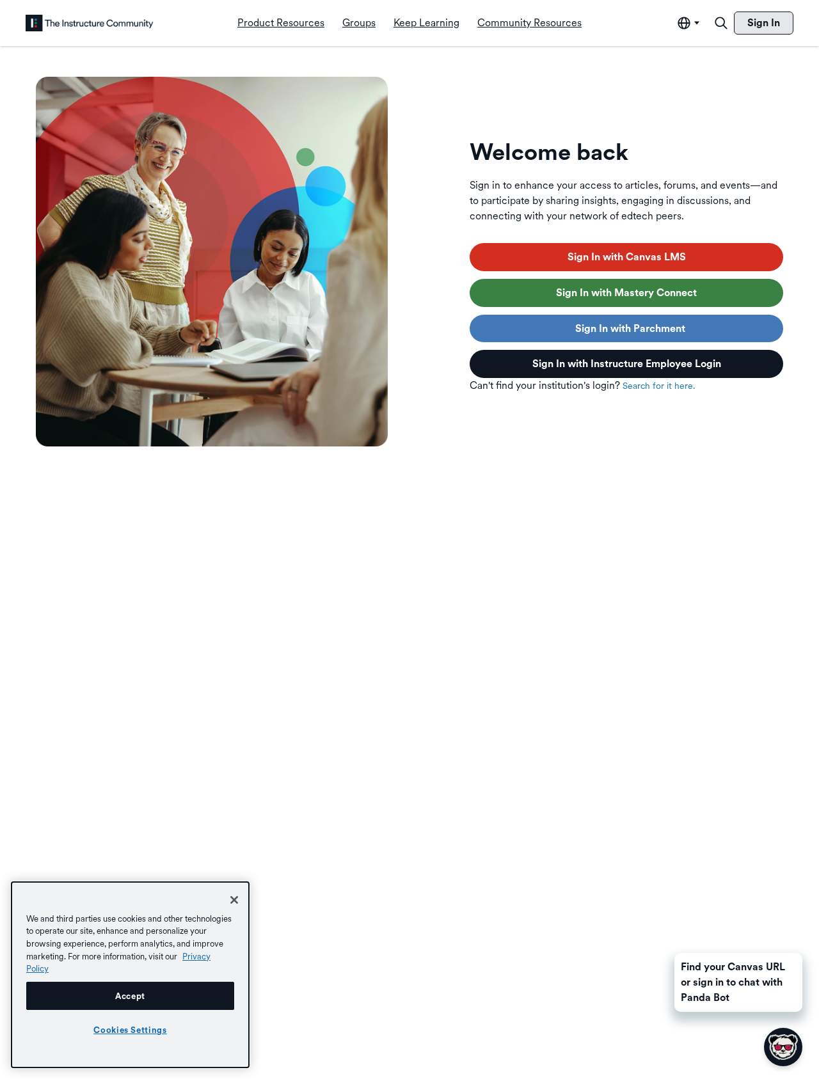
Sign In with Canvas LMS (627, 257)
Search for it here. (659, 386)
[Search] (721, 23)
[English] (90, 23)
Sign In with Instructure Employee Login (626, 364)
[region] (130, 975)
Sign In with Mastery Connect (626, 293)
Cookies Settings (130, 1030)
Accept (130, 996)
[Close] (234, 900)
